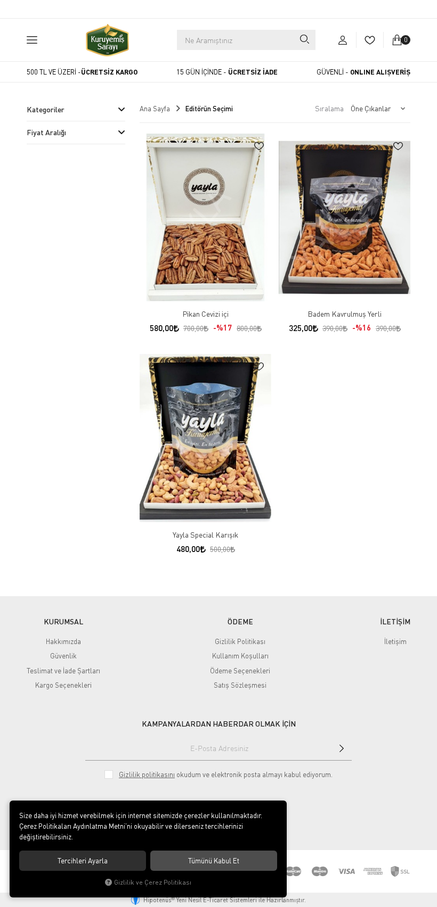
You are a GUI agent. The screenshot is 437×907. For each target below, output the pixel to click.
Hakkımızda (63, 641)
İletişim (395, 641)
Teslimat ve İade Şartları (63, 670)
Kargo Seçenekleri (63, 685)
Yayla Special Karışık (205, 534)
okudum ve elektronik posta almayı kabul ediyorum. (226, 774)
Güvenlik (63, 656)
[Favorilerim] (369, 40)
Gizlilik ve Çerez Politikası (152, 882)
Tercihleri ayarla (83, 860)
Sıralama (329, 108)
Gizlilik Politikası (240, 641)
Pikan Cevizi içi (205, 313)
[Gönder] (341, 748)
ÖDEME (240, 621)
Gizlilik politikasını (147, 774)
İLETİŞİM (395, 621)
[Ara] (303, 40)
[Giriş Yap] (342, 40)
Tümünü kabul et (213, 860)
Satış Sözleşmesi (240, 685)
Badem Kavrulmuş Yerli (344, 313)
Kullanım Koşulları (240, 656)
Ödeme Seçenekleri (240, 670)
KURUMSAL (63, 621)
